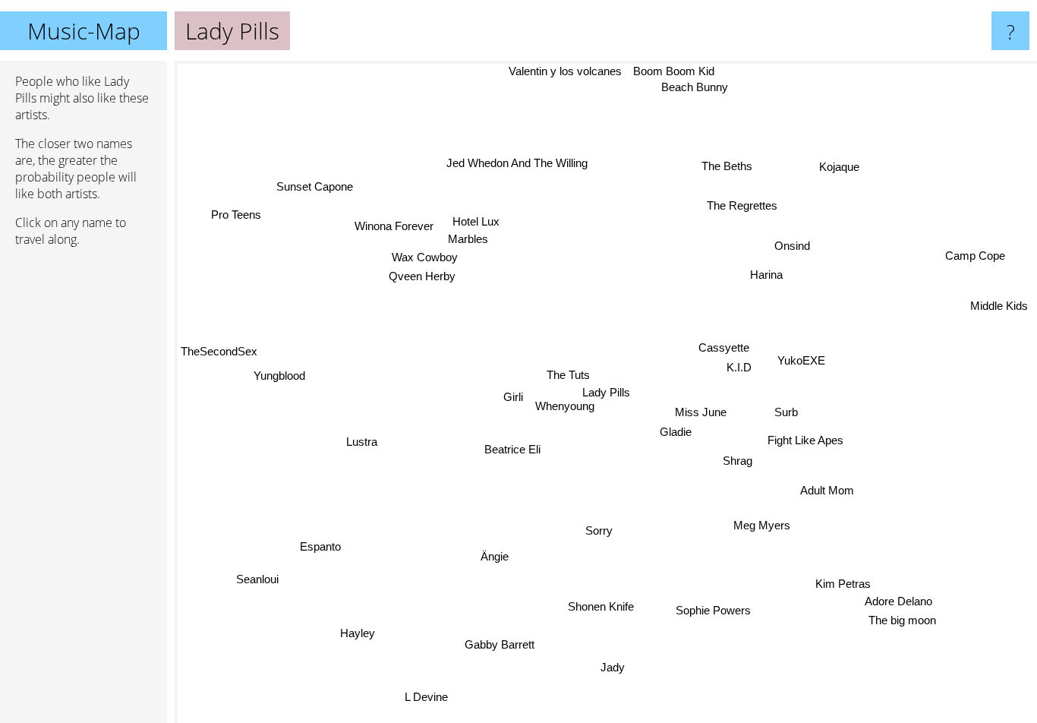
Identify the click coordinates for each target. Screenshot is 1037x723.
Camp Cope (976, 254)
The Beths (726, 164)
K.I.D (740, 367)
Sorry (595, 523)
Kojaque (841, 169)
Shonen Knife (600, 606)
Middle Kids (997, 298)
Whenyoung (563, 407)
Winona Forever (388, 233)
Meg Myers (758, 527)
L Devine (427, 697)
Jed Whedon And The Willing (519, 161)
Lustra (361, 445)
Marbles (472, 236)
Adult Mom (827, 488)
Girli (512, 399)
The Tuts (566, 374)
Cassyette (723, 347)
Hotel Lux (479, 217)
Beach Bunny (696, 87)
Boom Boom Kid (674, 71)
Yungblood (272, 367)
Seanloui (262, 577)
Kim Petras (823, 591)
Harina (769, 276)
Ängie (488, 550)
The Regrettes (742, 206)
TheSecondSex (219, 321)
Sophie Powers (720, 608)
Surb (786, 412)
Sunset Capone (313, 187)
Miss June (700, 409)
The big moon (898, 624)
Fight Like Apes (807, 437)
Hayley (390, 654)
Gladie (678, 428)
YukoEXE (802, 361)
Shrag (736, 459)
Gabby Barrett (502, 645)
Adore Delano (897, 604)
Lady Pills (606, 392)
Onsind (794, 248)
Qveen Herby (419, 276)
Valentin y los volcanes (565, 71)
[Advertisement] (83, 491)
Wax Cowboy (423, 257)
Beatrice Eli (509, 450)
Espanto (325, 554)
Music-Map (83, 30)
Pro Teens (232, 219)
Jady (605, 665)
